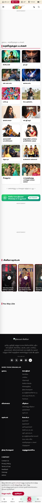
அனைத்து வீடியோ (28, 407)
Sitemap (4, 472)
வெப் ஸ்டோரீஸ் (27, 439)
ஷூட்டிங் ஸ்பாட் (27, 433)
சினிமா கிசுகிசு (27, 383)
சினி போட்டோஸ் (27, 430)
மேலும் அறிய (6, 493)
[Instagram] (26, 360)
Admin (4, 475)
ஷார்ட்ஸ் (25, 413)
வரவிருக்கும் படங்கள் (16, 42)
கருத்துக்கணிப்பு (28, 450)
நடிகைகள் (25, 424)
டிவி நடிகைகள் (27, 427)
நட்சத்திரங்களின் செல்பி (30, 436)
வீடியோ (25, 403)
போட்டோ (25, 417)
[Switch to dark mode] (34, 7)
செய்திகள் (26, 371)
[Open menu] (3, 7)
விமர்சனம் (6, 403)
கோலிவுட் (25, 374)
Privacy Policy (6, 464)
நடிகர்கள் (25, 421)
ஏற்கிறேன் (18, 493)
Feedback (5, 469)
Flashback (25, 399)
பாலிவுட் (25, 377)
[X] (16, 360)
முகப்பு (4, 42)
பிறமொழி (25, 380)
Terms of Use (6, 466)
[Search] (39, 7)
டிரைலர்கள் (26, 410)
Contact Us (5, 461)
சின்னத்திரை (26, 386)
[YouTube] (21, 360)
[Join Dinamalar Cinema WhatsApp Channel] (30, 360)
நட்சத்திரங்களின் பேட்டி (29, 393)
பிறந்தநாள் (26, 445)
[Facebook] (12, 360)
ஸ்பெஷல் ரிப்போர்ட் (28, 396)
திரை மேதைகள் (27, 389)
